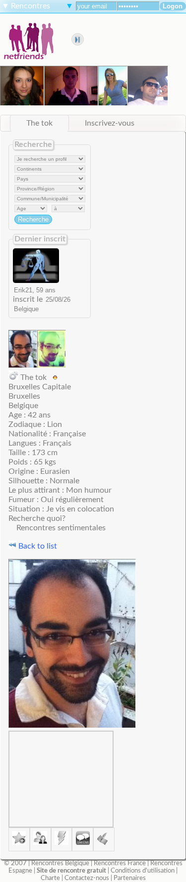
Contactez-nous (86, 878)
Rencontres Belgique (60, 863)
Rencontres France (120, 863)
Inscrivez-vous (109, 123)
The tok (39, 123)
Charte (50, 878)
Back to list (36, 546)
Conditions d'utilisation (143, 871)
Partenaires (130, 878)
